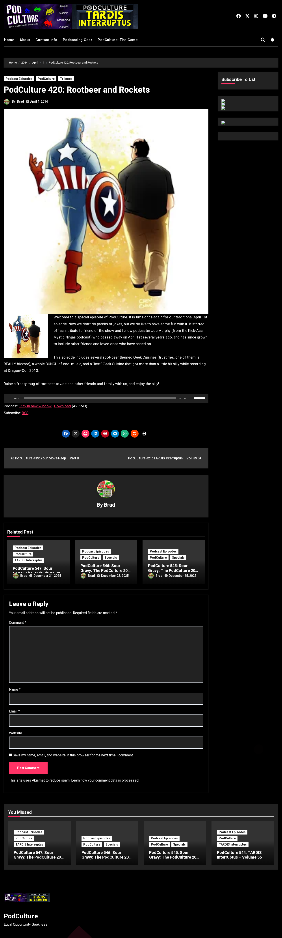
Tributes (66, 79)
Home (9, 40)
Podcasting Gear (78, 40)
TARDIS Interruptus (29, 560)
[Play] (9, 398)
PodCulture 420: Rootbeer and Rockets (77, 90)
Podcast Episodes (19, 79)
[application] (106, 398)
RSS (25, 413)
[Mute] (190, 398)
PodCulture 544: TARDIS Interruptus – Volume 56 (239, 855)
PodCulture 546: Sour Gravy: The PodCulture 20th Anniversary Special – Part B (107, 859)
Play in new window (35, 406)
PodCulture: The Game (118, 40)
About (25, 40)
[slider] (200, 398)
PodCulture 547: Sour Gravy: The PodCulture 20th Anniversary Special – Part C (39, 859)
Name (14, 689)
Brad (20, 101)
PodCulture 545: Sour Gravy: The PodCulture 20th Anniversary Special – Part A (174, 859)
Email (14, 711)
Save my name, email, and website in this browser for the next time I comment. (73, 755)
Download (62, 406)
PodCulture (46, 79)
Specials (110, 557)
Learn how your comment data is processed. (105, 780)
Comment (17, 622)
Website (15, 733)
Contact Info (46, 40)
